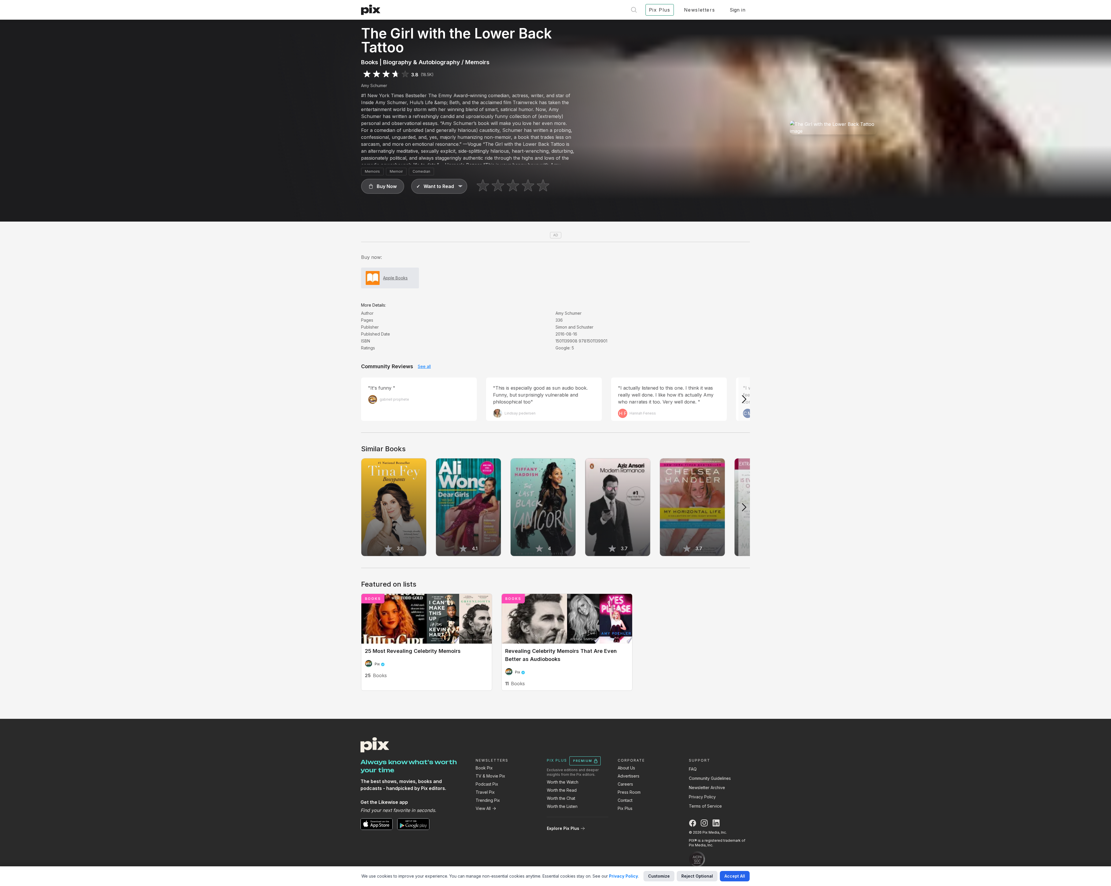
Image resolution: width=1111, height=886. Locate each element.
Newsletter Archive (707, 787)
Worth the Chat (561, 798)
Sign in (737, 10)
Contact (625, 800)
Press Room (629, 792)
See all (424, 366)
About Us (626, 767)
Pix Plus (625, 808)
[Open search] (634, 9)
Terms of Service (705, 806)
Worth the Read (562, 790)
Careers (625, 784)
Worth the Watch (562, 782)
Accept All (734, 876)
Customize (659, 876)
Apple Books (395, 277)
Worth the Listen (562, 806)
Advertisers (628, 775)
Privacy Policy (702, 796)
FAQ (693, 769)
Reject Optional (697, 876)
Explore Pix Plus (563, 828)
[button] (382, 186)
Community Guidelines (710, 778)
